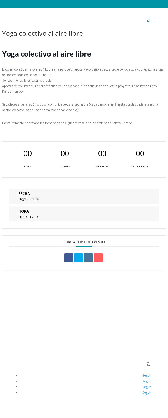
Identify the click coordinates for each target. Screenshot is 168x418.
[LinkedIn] (88, 257)
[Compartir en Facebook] (68, 257)
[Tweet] (78, 257)
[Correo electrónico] (98, 257)
